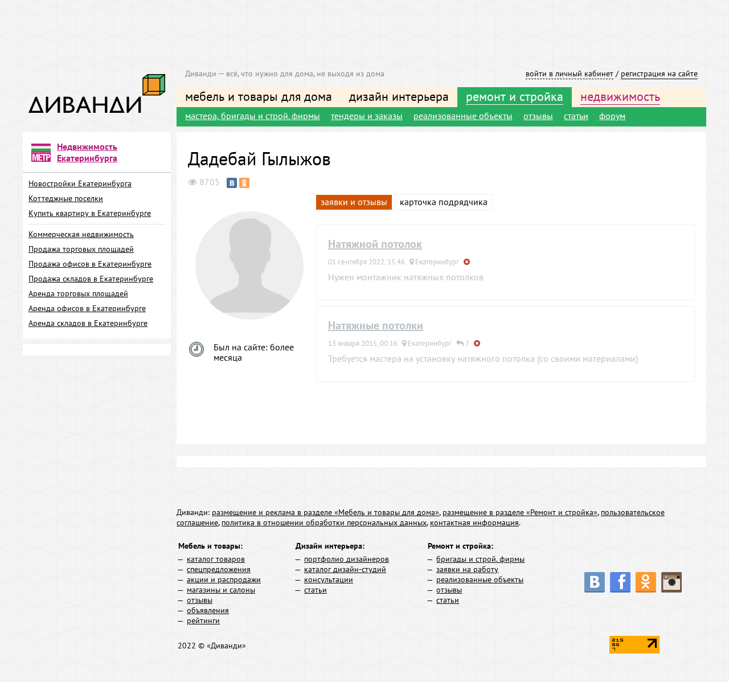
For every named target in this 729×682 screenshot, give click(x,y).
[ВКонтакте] (232, 183)
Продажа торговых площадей (81, 249)
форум (612, 115)
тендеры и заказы (367, 115)
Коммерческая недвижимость (81, 234)
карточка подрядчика (444, 201)
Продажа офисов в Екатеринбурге (89, 264)
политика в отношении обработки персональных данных (324, 522)
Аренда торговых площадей (78, 293)
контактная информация (474, 522)
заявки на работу (467, 569)
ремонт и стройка (514, 96)
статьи (576, 115)
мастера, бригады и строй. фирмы (252, 115)
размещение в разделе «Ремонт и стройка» (520, 512)
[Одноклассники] (244, 183)
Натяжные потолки (375, 325)
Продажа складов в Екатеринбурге (90, 278)
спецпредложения (219, 569)
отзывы (538, 115)
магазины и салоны (221, 590)
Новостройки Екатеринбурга (80, 183)
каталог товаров (216, 559)
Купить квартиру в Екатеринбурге (89, 213)
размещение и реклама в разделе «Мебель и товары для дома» (325, 512)
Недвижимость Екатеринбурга (87, 152)
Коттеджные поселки (65, 198)
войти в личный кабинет (569, 73)
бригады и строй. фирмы (480, 559)
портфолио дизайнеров (346, 559)
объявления (208, 610)
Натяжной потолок (375, 243)
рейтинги (203, 620)
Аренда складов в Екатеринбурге (88, 323)
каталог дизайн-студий (345, 569)
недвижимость (620, 96)
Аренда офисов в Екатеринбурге (87, 308)
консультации (328, 579)
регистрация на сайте (659, 73)
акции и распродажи (224, 579)
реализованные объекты (463, 115)
